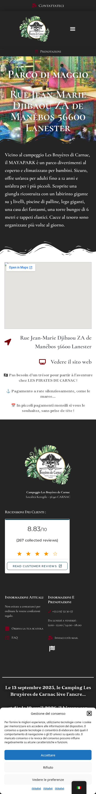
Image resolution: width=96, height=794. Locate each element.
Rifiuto (48, 767)
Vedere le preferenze (48, 779)
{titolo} (36, 788)
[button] (89, 713)
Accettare (48, 755)
